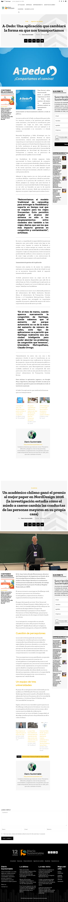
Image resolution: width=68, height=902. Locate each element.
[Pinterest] (34, 41)
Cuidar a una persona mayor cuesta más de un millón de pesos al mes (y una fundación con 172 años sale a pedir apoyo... (47, 882)
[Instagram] (61, 1)
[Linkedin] (42, 41)
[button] (18, 12)
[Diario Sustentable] (33, 434)
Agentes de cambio (37, 21)
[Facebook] (59, 1)
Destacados (4, 106)
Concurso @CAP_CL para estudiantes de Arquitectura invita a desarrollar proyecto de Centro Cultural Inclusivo (51, 468)
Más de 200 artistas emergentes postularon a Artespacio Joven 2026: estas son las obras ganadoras (28, 881)
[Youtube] (66, 1)
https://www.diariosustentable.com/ (33, 444)
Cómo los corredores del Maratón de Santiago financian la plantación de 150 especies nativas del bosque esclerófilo (47, 890)
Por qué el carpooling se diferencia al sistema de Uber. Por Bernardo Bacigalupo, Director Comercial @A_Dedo (33, 413)
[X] (64, 1)
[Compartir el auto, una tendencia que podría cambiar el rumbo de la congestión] (21, 400)
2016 (26, 21)
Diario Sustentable (27, 34)
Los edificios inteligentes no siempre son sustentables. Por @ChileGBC (17, 467)
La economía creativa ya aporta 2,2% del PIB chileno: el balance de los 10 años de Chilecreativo (57, 160)
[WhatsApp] (38, 41)
